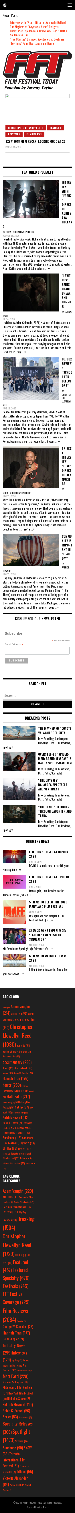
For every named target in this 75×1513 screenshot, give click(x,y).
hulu (25, 1085)
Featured (55, 128)
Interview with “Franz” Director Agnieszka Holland (38, 22)
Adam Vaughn (18, 1191)
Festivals (14, 134)
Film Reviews (34, 134)
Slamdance (25, 1417)
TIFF (22, 1148)
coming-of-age (12, 1051)
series (12, 1132)
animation (19, 1013)
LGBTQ (23, 1091)
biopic (12, 1019)
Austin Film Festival (24, 1202)
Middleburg (9, 1102)
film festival (23, 1068)
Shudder (24, 1132)
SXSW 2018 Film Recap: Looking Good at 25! (35, 141)
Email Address (14, 644)
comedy (23, 1045)
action (6, 1007)
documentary (17, 1062)
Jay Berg (16, 1360)
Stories (21, 1441)
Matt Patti (18, 1096)
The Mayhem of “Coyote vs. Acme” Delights (34, 27)
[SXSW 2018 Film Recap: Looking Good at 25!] (37, 115)
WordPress (43, 1507)
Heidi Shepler (13, 1339)
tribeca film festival (14, 1163)
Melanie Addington (15, 1382)
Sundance (12, 1137)
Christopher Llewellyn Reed (25, 128)
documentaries (11, 1056)
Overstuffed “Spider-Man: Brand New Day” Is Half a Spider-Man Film (38, 33)
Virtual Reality (17, 1484)
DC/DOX (20, 1255)
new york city (20, 1112)
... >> (47, 268)
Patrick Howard (16, 1117)
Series (10, 1416)
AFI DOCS (10, 1197)
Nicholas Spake (19, 1398)
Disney (26, 1051)
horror (12, 1085)
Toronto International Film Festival (14, 1459)
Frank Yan (21, 1320)
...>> (19, 870)
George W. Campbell (23, 1073)
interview (10, 1091)
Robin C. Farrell (13, 1123)
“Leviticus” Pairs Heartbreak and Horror (32, 43)
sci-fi (12, 1128)
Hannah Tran (15, 1078)
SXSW (29, 1143)
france (8, 1073)
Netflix (22, 1107)
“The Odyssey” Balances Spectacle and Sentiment (38, 39)
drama (8, 1068)
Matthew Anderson (24, 1370)
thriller (10, 1148)
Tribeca (25, 1158)
